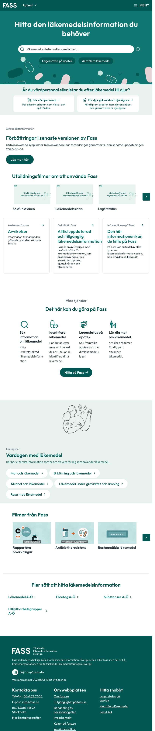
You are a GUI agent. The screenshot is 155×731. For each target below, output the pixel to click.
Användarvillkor (65, 729)
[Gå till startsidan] (10, 5)
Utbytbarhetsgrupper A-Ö (25, 611)
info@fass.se (30, 702)
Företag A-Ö (65, 597)
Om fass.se (61, 696)
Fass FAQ (106, 712)
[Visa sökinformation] (138, 49)
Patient (28, 5)
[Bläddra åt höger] (146, 197)
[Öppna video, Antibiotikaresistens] (74, 533)
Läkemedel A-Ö (20, 597)
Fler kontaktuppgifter (26, 717)
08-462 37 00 (33, 696)
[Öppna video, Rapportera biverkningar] (32, 533)
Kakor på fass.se (65, 723)
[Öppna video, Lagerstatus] (117, 194)
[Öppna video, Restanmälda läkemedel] (117, 533)
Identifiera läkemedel (114, 706)
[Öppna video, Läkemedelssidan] (74, 194)
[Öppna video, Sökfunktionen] (32, 194)
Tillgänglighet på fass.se (70, 702)
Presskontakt (62, 717)
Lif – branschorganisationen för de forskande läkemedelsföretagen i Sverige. (69, 662)
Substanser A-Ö (116, 597)
